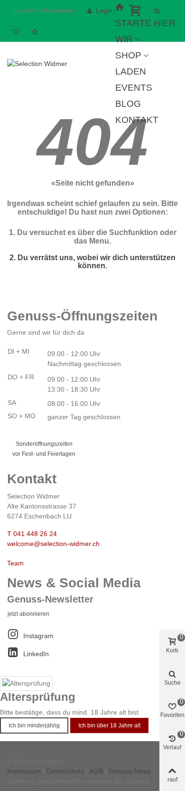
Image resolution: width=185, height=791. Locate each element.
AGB (96, 771)
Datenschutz (65, 771)
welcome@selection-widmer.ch (53, 543)
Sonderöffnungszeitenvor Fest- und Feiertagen (43, 449)
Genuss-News (130, 771)
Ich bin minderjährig (34, 725)
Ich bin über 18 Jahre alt (109, 725)
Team (15, 563)
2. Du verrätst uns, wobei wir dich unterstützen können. (92, 262)
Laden (130, 71)
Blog (128, 104)
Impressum (24, 771)
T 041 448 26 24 (32, 533)
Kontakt (136, 120)
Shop (128, 55)
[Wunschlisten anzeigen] (35, 31)
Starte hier (145, 23)
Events (133, 88)
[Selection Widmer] (59, 63)
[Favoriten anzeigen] (16, 31)
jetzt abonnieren (28, 614)
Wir (124, 39)
